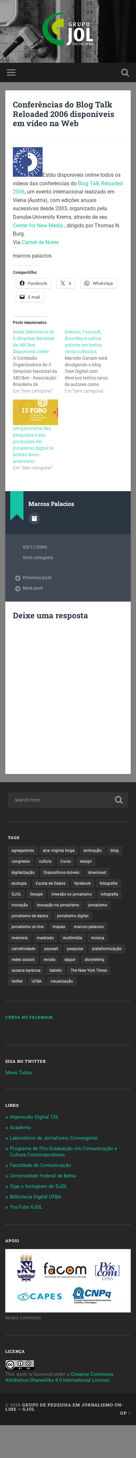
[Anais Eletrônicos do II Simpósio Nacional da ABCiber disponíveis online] (39, 361)
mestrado (45, 938)
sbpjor (70, 959)
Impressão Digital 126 (34, 1117)
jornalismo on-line (28, 926)
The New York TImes (89, 970)
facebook (82, 883)
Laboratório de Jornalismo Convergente (54, 1138)
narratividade (23, 948)
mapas (58, 926)
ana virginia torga (59, 850)
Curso (65, 861)
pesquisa (75, 948)
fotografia (109, 883)
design (86, 861)
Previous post (37, 577)
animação (93, 850)
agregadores (23, 850)
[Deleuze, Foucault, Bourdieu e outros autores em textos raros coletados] (91, 361)
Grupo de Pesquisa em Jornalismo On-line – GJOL (64, 1407)
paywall (51, 948)
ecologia (19, 883)
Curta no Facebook (29, 1017)
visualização (62, 981)
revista (49, 959)
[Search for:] (68, 800)
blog (115, 850)
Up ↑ (125, 1413)
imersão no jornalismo (71, 894)
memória (20, 938)
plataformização (107, 948)
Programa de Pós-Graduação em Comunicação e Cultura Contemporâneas (63, 1152)
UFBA (37, 981)
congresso (21, 861)
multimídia (72, 938)
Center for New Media (38, 225)
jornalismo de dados (30, 916)
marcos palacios (89, 926)
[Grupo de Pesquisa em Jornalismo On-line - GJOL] (67, 31)
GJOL (16, 894)
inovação (20, 905)
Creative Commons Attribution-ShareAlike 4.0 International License (59, 1377)
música (97, 938)
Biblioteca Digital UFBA (35, 1197)
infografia (109, 894)
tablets (56, 970)
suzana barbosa (26, 970)
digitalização (23, 872)
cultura (45, 861)
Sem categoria (38, 557)
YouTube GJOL (26, 1207)
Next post (33, 588)
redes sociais (23, 959)
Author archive (34, 518)
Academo (20, 1127)
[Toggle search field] (125, 72)
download (97, 872)
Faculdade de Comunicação (40, 1165)
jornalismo (97, 905)
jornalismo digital (72, 916)
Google (36, 894)
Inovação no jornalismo (58, 905)
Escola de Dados (50, 883)
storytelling (94, 959)
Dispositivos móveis (61, 872)
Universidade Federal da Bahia (43, 1176)
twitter (17, 981)
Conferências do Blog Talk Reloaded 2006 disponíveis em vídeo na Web (63, 114)
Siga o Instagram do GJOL (38, 1186)
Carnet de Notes (40, 242)
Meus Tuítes (18, 1073)
